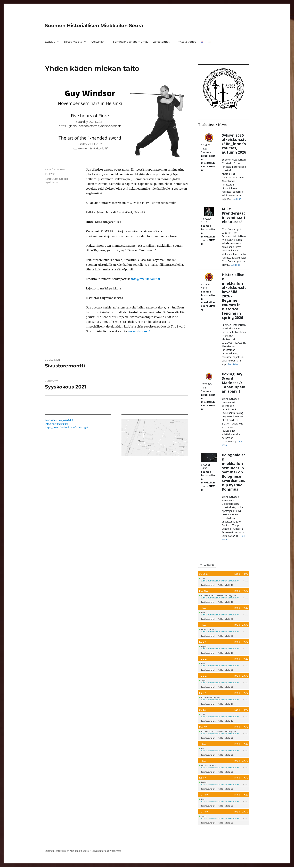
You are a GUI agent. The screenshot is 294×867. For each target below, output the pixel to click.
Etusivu (50, 41)
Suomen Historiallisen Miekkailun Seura (94, 25)
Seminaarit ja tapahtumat (130, 41)
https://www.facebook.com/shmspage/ (66, 427)
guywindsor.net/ (138, 331)
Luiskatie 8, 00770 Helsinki (59, 420)
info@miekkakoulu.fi (145, 279)
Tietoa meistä (73, 41)
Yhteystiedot (187, 41)
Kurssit (48, 178)
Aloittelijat (97, 41)
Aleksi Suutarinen (55, 169)
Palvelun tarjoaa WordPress (106, 851)
